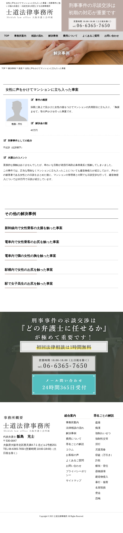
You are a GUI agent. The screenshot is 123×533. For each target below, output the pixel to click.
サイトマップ (73, 480)
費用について (70, 35)
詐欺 (97, 460)
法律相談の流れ (75, 427)
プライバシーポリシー (76, 473)
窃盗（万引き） (104, 455)
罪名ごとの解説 (75, 444)
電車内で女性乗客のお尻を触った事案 (32, 242)
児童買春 (100, 449)
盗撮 (97, 422)
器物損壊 (100, 471)
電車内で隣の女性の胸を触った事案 (30, 255)
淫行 (97, 444)
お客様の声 (72, 455)
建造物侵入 (101, 476)
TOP (6, 35)
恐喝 (97, 498)
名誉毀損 (100, 487)
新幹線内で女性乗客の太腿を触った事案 (33, 228)
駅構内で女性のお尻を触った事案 (29, 269)
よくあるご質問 (90, 35)
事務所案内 (20, 35)
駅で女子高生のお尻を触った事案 (29, 283)
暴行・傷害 (101, 482)
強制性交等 (101, 438)
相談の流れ (37, 35)
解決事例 (53, 35)
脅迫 (97, 493)
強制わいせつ (103, 433)
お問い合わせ (111, 35)
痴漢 (97, 427)
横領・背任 (101, 465)
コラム (70, 449)
